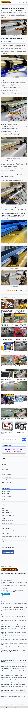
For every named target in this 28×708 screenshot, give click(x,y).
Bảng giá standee (5, 533)
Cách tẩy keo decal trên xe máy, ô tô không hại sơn (12, 668)
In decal (3, 461)
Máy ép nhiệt (4, 499)
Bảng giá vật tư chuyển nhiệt (8, 530)
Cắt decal (4, 464)
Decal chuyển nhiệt (6, 491)
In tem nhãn (4, 466)
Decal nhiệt (3, 574)
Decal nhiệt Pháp (5, 493)
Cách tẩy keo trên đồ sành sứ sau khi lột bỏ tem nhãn (13, 696)
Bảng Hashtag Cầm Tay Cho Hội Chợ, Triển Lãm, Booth (13, 624)
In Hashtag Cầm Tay (6, 472)
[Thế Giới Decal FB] (14, 552)
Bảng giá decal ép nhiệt (7, 512)
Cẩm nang (4, 539)
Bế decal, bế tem (5, 469)
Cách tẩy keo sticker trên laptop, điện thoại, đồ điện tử (13, 666)
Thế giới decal (7, 573)
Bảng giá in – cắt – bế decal (8, 515)
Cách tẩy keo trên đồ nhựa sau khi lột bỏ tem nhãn (12, 694)
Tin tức (3, 541)
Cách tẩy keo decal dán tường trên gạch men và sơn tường (14, 679)
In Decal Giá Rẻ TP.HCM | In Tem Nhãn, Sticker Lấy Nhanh (14, 607)
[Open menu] (26, 2)
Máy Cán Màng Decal (6, 477)
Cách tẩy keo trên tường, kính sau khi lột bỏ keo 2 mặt (13, 682)
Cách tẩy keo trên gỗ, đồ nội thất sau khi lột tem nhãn (13, 670)
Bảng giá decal (5, 510)
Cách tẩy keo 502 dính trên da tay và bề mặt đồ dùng (13, 664)
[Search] (20, 2)
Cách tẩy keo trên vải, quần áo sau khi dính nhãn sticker (13, 673)
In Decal (20, 573)
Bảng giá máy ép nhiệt (6, 528)
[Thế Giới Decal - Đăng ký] (14, 594)
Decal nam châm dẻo (6, 474)
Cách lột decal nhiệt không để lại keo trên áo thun (12, 675)
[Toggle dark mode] (23, 2)
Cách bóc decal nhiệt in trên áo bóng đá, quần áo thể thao (14, 677)
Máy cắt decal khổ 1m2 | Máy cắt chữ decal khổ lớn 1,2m (14, 536)
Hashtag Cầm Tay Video (7, 482)
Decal (2, 573)
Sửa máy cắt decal (6, 479)
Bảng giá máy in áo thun (7, 525)
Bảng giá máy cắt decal (7, 523)
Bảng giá (4, 508)
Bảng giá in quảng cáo (6, 518)
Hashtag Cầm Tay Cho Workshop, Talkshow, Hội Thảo (13, 626)
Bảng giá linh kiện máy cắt (7, 520)
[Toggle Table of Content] (23, 42)
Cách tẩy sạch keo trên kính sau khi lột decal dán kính (13, 684)
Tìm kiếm (24, 439)
